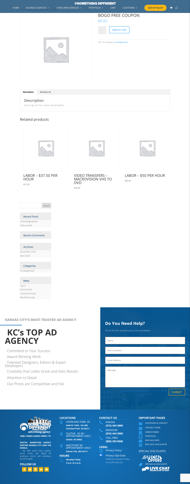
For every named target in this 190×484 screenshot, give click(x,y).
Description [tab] (28, 92)
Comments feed (28, 293)
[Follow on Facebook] (24, 469)
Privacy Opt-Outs (115, 455)
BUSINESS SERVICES (36, 7)
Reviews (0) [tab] (45, 92)
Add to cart (119, 30)
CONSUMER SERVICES (67, 7)
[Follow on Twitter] (30, 469)
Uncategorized (121, 42)
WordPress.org (27, 297)
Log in (23, 285)
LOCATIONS (129, 7)
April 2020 (25, 255)
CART (113, 7)
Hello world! (26, 225)
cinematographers (29, 221)
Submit (177, 392)
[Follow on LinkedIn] (41, 469)
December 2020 (28, 251)
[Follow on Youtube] (46, 469)
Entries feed (26, 289)
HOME (16, 7)
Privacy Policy (114, 450)
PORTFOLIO (95, 7)
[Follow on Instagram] (35, 469)
